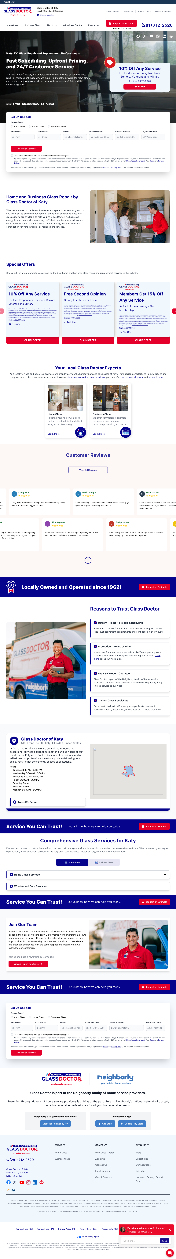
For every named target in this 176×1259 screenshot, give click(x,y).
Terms (152, 161)
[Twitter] (144, 36)
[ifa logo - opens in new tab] (11, 1190)
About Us (100, 1158)
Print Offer (16, 324)
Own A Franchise (104, 1177)
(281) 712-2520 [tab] (157, 25)
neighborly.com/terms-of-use (46, 317)
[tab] (11, 25)
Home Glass (38, 126)
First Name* (16, 131)
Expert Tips (142, 1158)
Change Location (46, 15)
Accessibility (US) (110, 1229)
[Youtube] (151, 36)
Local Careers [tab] (112, 11)
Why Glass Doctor (104, 1152)
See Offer (140, 86)
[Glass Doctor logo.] (17, 11)
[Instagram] (158, 36)
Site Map (140, 1171)
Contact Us (101, 1164)
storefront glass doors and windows (86, 377)
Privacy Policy (117, 167)
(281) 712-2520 (22, 1160)
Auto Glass (19, 126)
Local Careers (102, 1171)
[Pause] (88, 560)
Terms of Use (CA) (45, 1229)
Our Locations (143, 1164)
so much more (155, 377)
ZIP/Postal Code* (149, 131)
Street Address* (122, 131)
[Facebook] (138, 36)
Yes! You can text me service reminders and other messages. (41, 155)
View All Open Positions (26, 964)
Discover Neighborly (53, 1123)
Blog (138, 1152)
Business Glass (58, 126)
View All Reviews (88, 470)
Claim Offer (32, 340)
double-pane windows (131, 377)
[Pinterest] (171, 36)
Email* (66, 131)
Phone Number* (96, 131)
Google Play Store (134, 1123)
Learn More (54, 434)
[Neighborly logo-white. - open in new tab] (9, 2)
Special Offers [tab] (144, 11)
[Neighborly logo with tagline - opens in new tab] (115, 1079)
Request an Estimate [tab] (123, 23)
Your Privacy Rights (90, 1236)
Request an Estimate (26, 149)
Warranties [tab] (128, 11)
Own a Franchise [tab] (162, 11)
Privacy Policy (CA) (88, 1229)
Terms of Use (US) (24, 1229)
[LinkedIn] (164, 36)
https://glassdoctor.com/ (135, 161)
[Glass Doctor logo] (61, 1079)
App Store (107, 1123)
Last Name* (42, 131)
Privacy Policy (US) (66, 1229)
